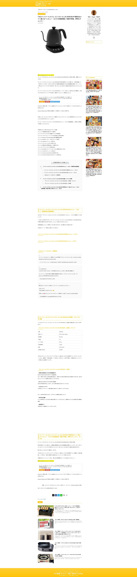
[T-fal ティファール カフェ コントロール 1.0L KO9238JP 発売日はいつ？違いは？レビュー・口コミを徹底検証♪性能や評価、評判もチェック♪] (59, 495)
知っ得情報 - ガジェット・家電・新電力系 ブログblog (43, 4)
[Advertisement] (60, 65)
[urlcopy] (67, 495)
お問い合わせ (71, 569)
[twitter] (53, 495)
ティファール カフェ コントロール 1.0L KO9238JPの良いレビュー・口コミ (59, 172)
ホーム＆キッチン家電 (42, 499)
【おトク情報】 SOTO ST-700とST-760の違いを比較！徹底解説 (67, 519)
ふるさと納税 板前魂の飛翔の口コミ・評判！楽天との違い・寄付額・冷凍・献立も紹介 (94, 91)
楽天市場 (47, 101)
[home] (94, 38)
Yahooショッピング (55, 101)
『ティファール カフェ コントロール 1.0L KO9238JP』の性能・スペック (59, 181)
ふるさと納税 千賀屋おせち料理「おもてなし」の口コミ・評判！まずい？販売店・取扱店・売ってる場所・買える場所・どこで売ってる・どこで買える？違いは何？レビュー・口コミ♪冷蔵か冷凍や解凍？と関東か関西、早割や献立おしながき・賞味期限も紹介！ (94, 172)
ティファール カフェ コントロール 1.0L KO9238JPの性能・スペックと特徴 (57, 178)
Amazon (41, 101)
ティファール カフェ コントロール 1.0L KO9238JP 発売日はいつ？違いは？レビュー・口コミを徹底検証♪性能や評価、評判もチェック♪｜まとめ (60, 187)
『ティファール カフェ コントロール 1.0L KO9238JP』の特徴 (56, 183)
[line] (61, 495)
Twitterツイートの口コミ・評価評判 (51, 175)
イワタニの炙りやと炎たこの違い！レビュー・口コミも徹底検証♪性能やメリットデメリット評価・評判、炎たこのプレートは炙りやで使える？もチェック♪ (67, 507)
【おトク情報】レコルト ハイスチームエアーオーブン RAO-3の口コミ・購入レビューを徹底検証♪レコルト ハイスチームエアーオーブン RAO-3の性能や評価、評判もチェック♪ (68, 533)
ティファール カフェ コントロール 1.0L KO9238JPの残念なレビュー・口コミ (60, 170)
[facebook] (56, 495)
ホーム (59, 569)
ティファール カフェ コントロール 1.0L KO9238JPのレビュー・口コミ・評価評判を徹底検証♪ (60, 167)
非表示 (67, 162)
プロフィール (77, 569)
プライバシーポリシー (65, 569)
